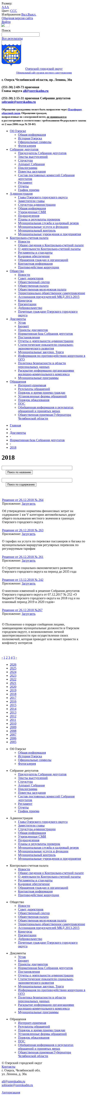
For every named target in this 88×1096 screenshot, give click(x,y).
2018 (13, 447)
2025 (13, 668)
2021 (13, 683)
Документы (18, 319)
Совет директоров (30, 278)
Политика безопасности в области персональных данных (42, 365)
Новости (24, 241)
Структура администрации (37, 204)
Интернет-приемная (32, 385)
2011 (13, 720)
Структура (25, 160)
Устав (22, 322)
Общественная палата (33, 285)
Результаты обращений (34, 389)
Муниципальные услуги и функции (43, 226)
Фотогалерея (27, 145)
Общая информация (32, 134)
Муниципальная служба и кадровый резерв (48, 223)
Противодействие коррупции (38, 267)
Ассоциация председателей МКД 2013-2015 (48, 297)
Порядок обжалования (33, 400)
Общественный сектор (34, 282)
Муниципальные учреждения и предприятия (49, 234)
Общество (17, 271)
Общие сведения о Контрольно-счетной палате (51, 245)
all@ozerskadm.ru (36, 91)
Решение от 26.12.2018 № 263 (22, 530)
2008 (13, 731)
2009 (13, 727)
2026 (13, 664)
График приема (28, 190)
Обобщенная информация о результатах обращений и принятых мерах (45, 409)
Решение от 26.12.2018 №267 (22, 610)
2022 (13, 679)
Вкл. (24, 14)
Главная (15, 425)
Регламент (25, 182)
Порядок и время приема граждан (41, 392)
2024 (13, 672)
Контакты (8, 1066)
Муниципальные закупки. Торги (41, 352)
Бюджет (23, 326)
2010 (13, 723)
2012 (13, 716)
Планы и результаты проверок (39, 219)
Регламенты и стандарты (35, 252)
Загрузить (28, 503)
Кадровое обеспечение (34, 256)
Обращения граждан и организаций (43, 260)
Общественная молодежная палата (42, 289)
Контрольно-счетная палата (29, 238)
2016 (13, 701)
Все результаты (12, 38)
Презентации (27, 304)
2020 (13, 686)
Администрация (21, 193)
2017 (13, 697)
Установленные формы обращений (42, 396)
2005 (13, 742)
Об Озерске (18, 131)
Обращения (18, 381)
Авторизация (11, 1092)
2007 (13, 734)
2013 (13, 712)
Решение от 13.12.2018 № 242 (22, 579)
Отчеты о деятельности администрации (45, 341)
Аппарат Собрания (31, 164)
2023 (13, 675)
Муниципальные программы (38, 378)
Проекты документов (33, 330)
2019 (13, 690)
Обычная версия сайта (17, 18)
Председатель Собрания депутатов (42, 153)
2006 (13, 738)
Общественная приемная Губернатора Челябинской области (44, 416)
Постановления (29, 337)
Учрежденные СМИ (32, 212)
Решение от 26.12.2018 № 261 (22, 557)
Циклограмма (27, 168)
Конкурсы (25, 300)
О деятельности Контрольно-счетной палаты (49, 249)
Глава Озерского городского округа (43, 197)
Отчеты (23, 186)
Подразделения (28, 215)
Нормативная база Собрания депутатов (45, 333)
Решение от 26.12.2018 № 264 (22, 500)
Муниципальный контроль (37, 230)
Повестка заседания (32, 171)
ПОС (21, 403)
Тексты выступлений (33, 156)
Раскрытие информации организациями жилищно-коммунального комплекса (46, 372)
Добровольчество (30, 308)
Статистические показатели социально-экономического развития (45, 346)
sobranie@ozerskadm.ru (19, 102)
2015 (13, 705)
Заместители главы (31, 201)
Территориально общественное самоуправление (51, 293)
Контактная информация (35, 263)
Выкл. (32, 14)
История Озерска (30, 138)
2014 (13, 708)
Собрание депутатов (24, 149)
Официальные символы (34, 142)
